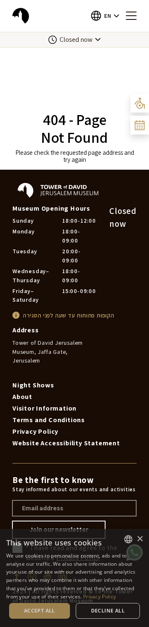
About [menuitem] (22, 396)
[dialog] (74, 578)
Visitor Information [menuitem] (44, 408)
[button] (105, 15)
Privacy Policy (99, 596)
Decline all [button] (108, 610)
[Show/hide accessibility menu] (139, 103)
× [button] (140, 539)
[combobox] (128, 539)
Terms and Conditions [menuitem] (48, 420)
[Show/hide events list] (139, 125)
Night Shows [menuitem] (33, 385)
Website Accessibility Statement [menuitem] (66, 443)
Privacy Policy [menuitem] (35, 431)
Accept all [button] (39, 610)
